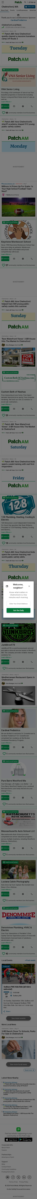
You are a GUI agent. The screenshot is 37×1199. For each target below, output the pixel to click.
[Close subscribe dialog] (29, 586)
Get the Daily (18, 610)
